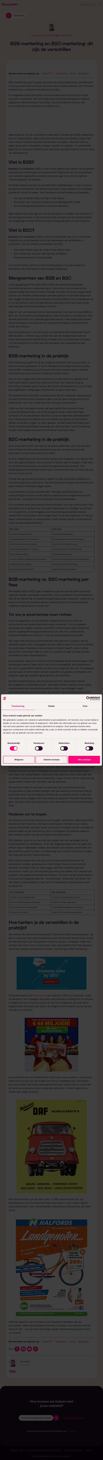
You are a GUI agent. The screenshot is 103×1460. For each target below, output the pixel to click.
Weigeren (18, 759)
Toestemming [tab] (18, 706)
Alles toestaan (84, 759)
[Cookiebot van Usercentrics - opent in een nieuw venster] (88, 698)
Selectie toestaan (52, 759)
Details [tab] (51, 706)
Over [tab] (85, 706)
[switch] (39, 748)
